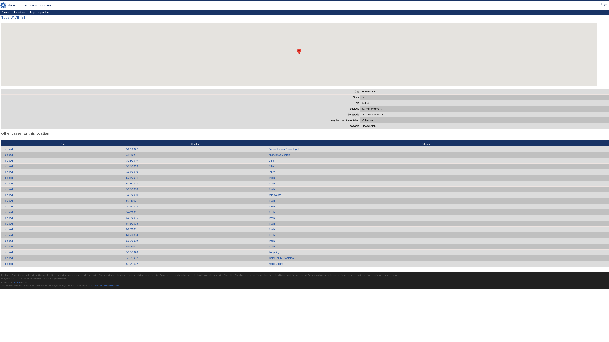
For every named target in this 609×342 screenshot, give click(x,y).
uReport (12, 5)
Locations (19, 12)
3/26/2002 (132, 240)
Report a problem (39, 12)
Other (272, 160)
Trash (272, 177)
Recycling (274, 252)
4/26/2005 (132, 217)
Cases (5, 12)
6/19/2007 (132, 206)
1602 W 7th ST (13, 17)
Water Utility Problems (281, 258)
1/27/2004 (132, 235)
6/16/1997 (132, 258)
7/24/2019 (132, 172)
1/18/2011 (132, 183)
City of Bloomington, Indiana (38, 5)
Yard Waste (275, 194)
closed (9, 149)
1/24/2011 (132, 177)
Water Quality (276, 263)
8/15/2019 (132, 166)
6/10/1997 (132, 263)
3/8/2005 (131, 229)
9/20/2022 (132, 149)
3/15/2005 (132, 223)
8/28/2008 (132, 189)
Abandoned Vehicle (279, 154)
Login (604, 4)
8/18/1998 (132, 252)
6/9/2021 (131, 154)
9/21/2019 (132, 160)
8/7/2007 (131, 200)
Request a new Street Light (284, 149)
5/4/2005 (131, 212)
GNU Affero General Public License (103, 286)
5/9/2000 (131, 246)
